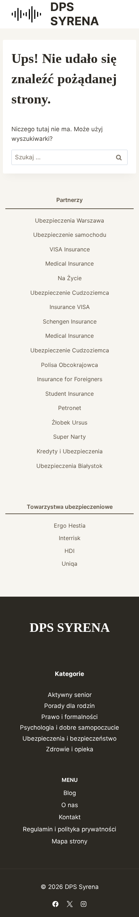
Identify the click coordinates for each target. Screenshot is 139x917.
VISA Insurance (70, 249)
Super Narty (69, 436)
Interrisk (70, 538)
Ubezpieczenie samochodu (69, 234)
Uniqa (69, 563)
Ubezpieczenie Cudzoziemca (69, 292)
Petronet (69, 407)
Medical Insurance (69, 263)
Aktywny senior (70, 694)
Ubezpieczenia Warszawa (69, 220)
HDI (69, 550)
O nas (69, 805)
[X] (69, 904)
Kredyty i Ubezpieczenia (70, 451)
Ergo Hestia (70, 525)
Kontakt (70, 817)
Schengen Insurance (70, 321)
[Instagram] (83, 904)
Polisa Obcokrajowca (69, 364)
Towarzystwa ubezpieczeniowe (70, 506)
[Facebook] (56, 904)
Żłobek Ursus (69, 422)
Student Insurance (69, 393)
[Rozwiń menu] (121, 14)
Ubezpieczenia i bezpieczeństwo (69, 738)
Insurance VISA (70, 306)
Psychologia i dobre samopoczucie (69, 727)
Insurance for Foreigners (69, 379)
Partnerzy (69, 199)
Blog (69, 792)
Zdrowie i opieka (69, 749)
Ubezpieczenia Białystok (69, 465)
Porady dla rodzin (69, 705)
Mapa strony (69, 841)
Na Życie (70, 278)
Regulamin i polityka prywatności (69, 829)
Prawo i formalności (69, 716)
